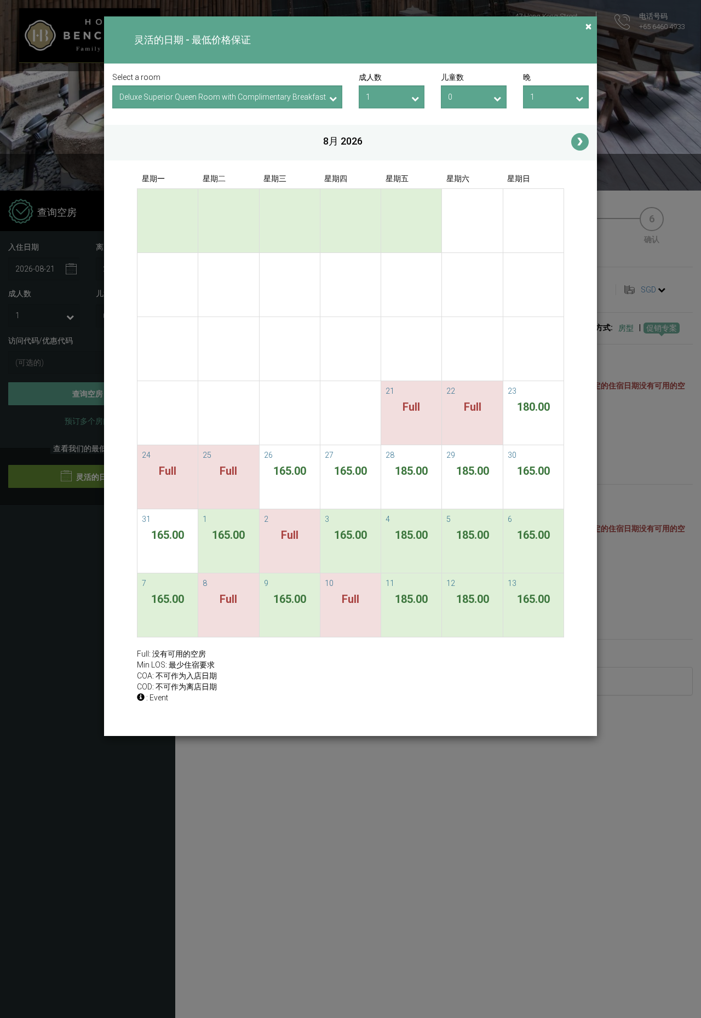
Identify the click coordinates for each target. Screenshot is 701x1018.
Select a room (136, 77)
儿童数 (452, 77)
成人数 (370, 77)
